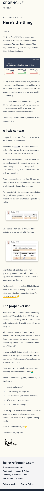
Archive (7, 8)
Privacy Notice (10, 484)
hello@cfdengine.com (18, 463)
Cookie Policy (27, 484)
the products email (20, 40)
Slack (34, 88)
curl (23, 319)
